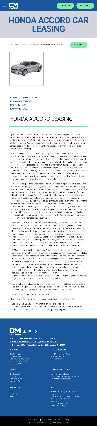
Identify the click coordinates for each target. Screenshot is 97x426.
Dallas (11, 391)
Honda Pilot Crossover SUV (23, 97)
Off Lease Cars (56, 359)
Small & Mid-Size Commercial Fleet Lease (66, 376)
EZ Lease (12, 376)
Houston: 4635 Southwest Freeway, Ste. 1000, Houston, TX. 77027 (38, 345)
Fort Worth (13, 394)
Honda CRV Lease (17, 105)
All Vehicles (14, 45)
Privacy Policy (33, 420)
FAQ (52, 394)
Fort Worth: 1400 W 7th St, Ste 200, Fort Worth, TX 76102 (34, 342)
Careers (54, 401)
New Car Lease (14, 354)
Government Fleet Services (61, 379)
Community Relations (59, 403)
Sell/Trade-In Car (15, 379)
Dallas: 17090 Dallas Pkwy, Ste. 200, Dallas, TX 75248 (33, 338)
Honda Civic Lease (18, 109)
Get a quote (79, 45)
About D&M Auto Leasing (60, 399)
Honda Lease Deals (30, 45)
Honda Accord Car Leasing (51, 45)
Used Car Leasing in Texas (60, 354)
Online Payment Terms (51, 420)
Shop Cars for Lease (17, 364)
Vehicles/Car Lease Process (20, 359)
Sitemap (65, 420)
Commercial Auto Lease (60, 374)
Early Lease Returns (16, 381)
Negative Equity (15, 374)
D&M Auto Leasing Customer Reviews (65, 396)
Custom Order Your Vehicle (19, 361)
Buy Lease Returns (58, 356)
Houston (12, 396)
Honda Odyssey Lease (20, 101)
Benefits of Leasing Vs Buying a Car (64, 391)
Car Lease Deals (15, 356)
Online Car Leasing (58, 406)
